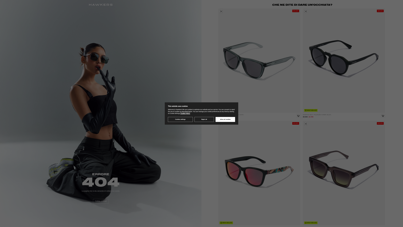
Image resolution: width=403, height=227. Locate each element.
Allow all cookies (225, 119)
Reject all (204, 119)
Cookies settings (180, 119)
